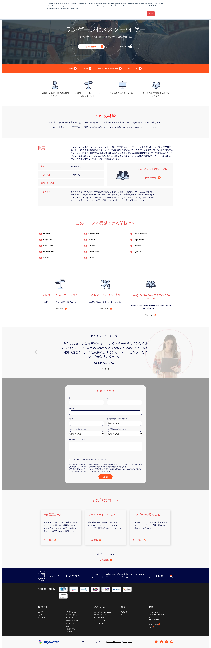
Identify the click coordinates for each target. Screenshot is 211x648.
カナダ (40, 615)
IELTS (67, 626)
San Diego (48, 245)
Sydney (137, 251)
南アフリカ (41, 618)
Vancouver (48, 251)
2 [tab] (105, 368)
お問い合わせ (91, 47)
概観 (71, 69)
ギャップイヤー (71, 623)
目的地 (85, 69)
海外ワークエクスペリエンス (75, 620)
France (91, 245)
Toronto (137, 245)
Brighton (47, 239)
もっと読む (49, 540)
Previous (35, 352)
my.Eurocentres (98, 618)
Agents (123, 615)
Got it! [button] (151, 14)
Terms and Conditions (114, 642)
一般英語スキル (71, 629)
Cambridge (93, 233)
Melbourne (93, 251)
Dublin (91, 239)
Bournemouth (141, 233)
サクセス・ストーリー (100, 615)
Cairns (46, 257)
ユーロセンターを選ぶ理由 (107, 69)
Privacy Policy (127, 642)
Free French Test (99, 623)
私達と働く (125, 612)
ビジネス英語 (70, 618)
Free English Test (99, 620)
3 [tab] (108, 368)
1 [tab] (102, 368)
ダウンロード (151, 177)
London (47, 233)
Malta (91, 257)
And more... (69, 632)
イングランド (42, 612)
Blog (150, 627)
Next (175, 352)
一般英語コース (71, 612)
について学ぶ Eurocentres (102, 612)
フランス (41, 620)
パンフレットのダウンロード (120, 47)
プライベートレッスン (73, 615)
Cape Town (139, 239)
